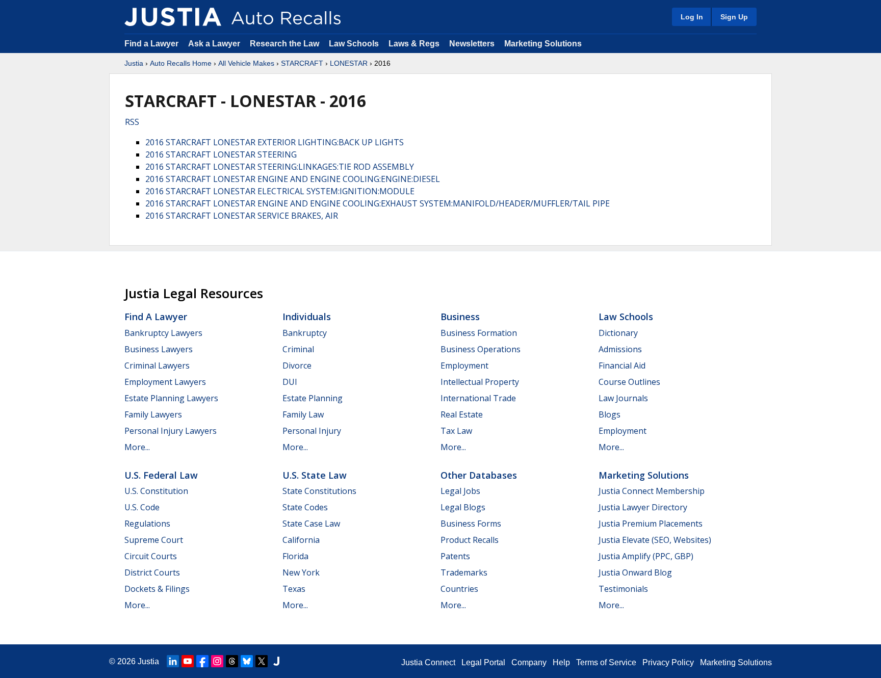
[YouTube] (188, 661)
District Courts (152, 572)
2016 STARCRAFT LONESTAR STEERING (221, 154)
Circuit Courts (150, 556)
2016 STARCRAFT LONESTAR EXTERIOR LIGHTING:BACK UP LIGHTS (274, 142)
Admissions (620, 349)
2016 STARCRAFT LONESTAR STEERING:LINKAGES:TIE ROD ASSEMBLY (279, 166)
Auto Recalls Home (181, 63)
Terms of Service (606, 662)
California (301, 539)
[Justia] (172, 17)
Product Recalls (469, 539)
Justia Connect (428, 662)
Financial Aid (622, 365)
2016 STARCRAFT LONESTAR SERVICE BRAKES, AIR (241, 215)
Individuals (306, 316)
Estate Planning (312, 398)
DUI (289, 381)
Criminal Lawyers (157, 365)
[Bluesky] (247, 661)
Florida (295, 556)
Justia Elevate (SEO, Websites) (655, 539)
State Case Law (311, 523)
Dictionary (618, 332)
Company (529, 662)
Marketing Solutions (543, 43)
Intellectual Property (479, 381)
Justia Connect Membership (652, 491)
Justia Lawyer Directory (643, 507)
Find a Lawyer (151, 43)
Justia (133, 63)
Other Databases (478, 475)
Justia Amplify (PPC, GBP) (646, 556)
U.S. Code (142, 507)
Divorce (297, 365)
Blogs (609, 414)
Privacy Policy (668, 662)
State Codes (305, 507)
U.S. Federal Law (161, 475)
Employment (464, 365)
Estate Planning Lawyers (171, 398)
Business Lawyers (158, 349)
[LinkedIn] (173, 661)
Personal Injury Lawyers (170, 430)
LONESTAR (349, 63)
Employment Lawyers (165, 381)
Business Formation (478, 332)
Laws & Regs (413, 43)
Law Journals (623, 398)
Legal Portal (483, 662)
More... (137, 447)
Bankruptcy (304, 332)
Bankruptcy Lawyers (163, 332)
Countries (459, 588)
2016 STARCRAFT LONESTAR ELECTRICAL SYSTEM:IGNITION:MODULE (279, 191)
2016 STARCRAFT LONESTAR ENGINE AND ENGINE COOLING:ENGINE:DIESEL (292, 179)
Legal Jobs (460, 491)
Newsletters (472, 43)
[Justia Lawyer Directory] (276, 661)
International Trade (478, 398)
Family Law (303, 414)
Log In (692, 17)
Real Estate (461, 414)
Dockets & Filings (157, 588)
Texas (293, 588)
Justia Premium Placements (651, 523)
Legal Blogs (462, 507)
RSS (132, 121)
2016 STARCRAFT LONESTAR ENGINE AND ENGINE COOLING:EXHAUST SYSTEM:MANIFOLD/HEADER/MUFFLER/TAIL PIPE (377, 203)
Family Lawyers (153, 414)
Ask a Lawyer (215, 43)
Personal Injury (311, 430)
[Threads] (232, 661)
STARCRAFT (302, 63)
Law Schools (354, 43)
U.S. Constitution (156, 491)
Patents (455, 556)
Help (561, 662)
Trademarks (463, 572)
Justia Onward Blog (635, 572)
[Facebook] (202, 661)
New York (301, 572)
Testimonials (623, 588)
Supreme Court (153, 539)
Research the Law (284, 43)
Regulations (147, 523)
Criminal (298, 349)
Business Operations (480, 349)
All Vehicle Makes (246, 63)
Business (460, 316)
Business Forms (470, 523)
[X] (261, 661)
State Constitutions (319, 491)
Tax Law (456, 430)
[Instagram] (217, 661)
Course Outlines (629, 381)
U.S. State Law (314, 475)
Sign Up (734, 17)
